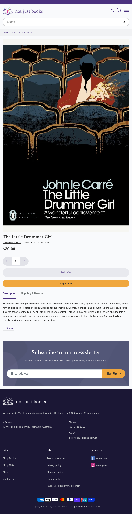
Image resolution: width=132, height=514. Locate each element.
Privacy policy (54, 465)
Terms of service (56, 458)
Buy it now (66, 283)
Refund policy (54, 479)
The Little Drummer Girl (22, 32)
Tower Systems (92, 506)
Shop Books (9, 458)
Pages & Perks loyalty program (63, 485)
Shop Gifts (8, 465)
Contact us (8, 479)
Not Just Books (60, 506)
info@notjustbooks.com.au (83, 437)
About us (7, 472)
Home (5, 32)
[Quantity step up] (24, 261)
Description (9, 293)
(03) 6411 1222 (77, 426)
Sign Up (111, 373)
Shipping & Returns (31, 293)
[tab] (11, 294)
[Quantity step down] (7, 261)
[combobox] (61, 22)
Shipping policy (55, 472)
